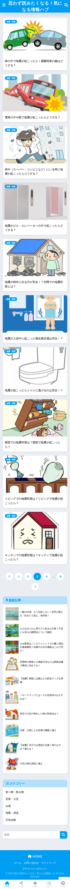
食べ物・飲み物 (15, 792)
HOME (37, 856)
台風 (8, 806)
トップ (63, 886)
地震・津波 (11, 22)
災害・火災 (12, 799)
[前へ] (9, 576)
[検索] (63, 835)
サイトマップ (48, 863)
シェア (21, 886)
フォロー (35, 886)
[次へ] (35, 586)
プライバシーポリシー (34, 868)
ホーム (17, 863)
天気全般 (11, 820)
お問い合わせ (31, 863)
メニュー (49, 886)
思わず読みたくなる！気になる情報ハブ (35, 6)
